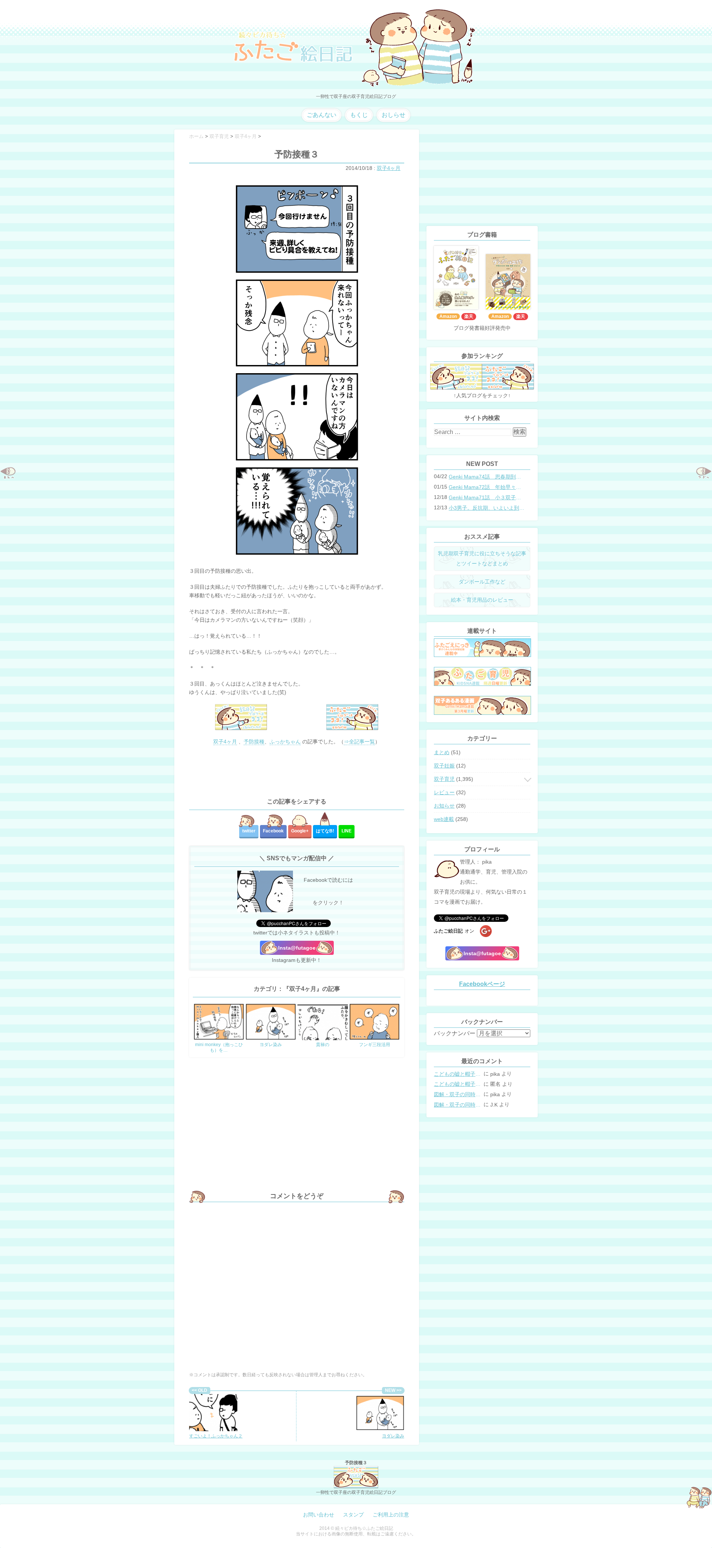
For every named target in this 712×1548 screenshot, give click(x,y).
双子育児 (444, 779)
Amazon (448, 316)
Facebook (273, 831)
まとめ (441, 752)
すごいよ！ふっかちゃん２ (216, 1436)
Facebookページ (482, 984)
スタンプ (353, 1515)
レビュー (444, 792)
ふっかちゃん (285, 742)
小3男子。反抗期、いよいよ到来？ (487, 508)
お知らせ (444, 806)
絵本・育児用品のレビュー (482, 600)
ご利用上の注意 (391, 1515)
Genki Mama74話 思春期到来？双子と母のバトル (487, 477)
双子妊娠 (444, 766)
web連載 (444, 819)
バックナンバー (454, 1033)
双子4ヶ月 (388, 168)
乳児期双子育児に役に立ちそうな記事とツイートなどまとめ (482, 558)
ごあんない (321, 115)
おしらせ (393, 115)
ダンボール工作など (482, 582)
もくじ (359, 115)
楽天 (468, 316)
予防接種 (254, 742)
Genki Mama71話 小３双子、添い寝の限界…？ (487, 497)
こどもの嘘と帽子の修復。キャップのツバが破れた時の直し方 (458, 1074)
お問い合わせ (318, 1515)
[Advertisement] (296, 772)
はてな (325, 831)
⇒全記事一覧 (359, 742)
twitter (249, 831)
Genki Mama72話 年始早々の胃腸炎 (487, 487)
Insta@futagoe (297, 948)
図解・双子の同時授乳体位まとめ (458, 1094)
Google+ (300, 831)
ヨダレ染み (393, 1436)
